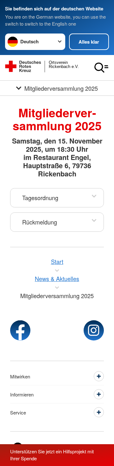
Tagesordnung (40, 197)
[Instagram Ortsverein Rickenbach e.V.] (94, 330)
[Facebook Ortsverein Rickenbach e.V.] (20, 330)
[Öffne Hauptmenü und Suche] (101, 67)
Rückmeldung (39, 222)
